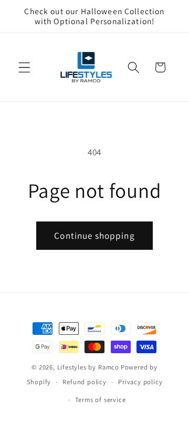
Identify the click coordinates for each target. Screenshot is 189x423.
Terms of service (100, 399)
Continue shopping (94, 235)
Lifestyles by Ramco (88, 367)
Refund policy (84, 381)
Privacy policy (140, 381)
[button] (24, 67)
